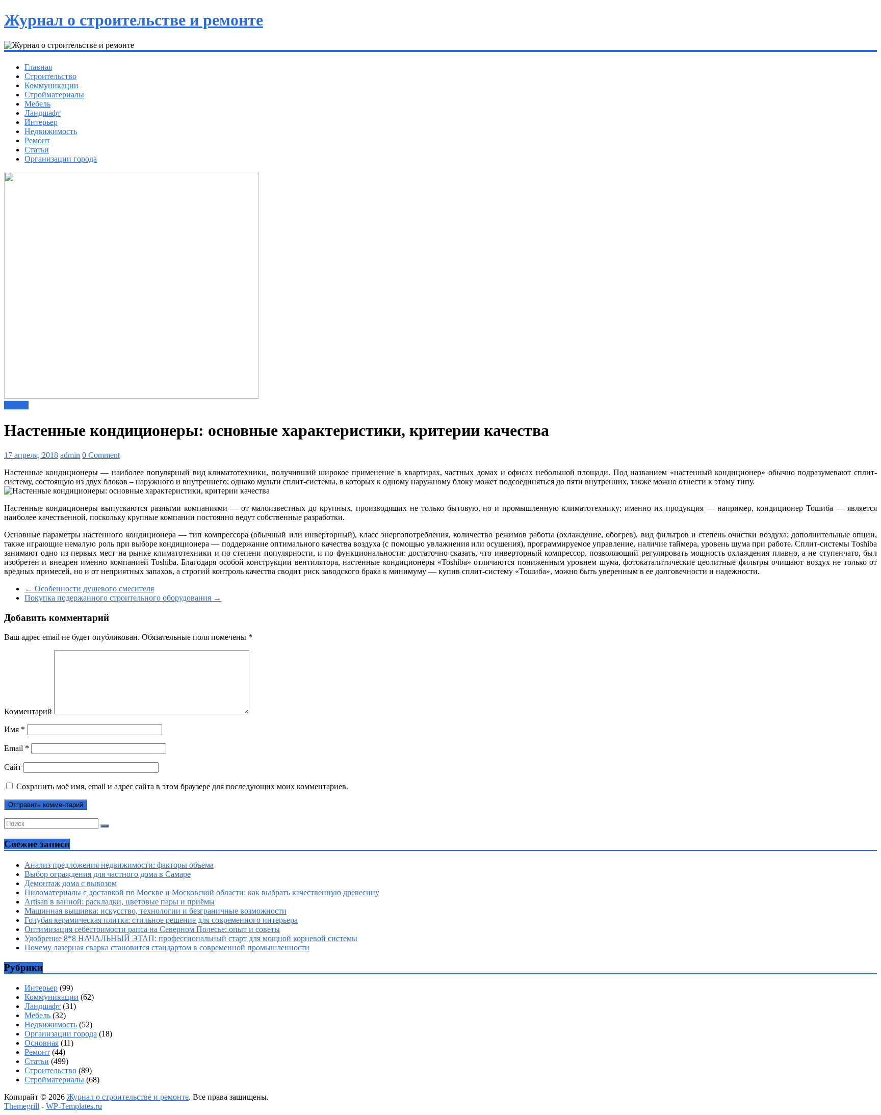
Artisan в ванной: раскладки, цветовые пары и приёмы (119, 901)
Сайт (12, 767)
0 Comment (101, 455)
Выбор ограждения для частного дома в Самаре (107, 874)
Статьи (36, 149)
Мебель (37, 103)
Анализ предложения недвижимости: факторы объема (119, 865)
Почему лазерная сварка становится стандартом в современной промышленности (166, 947)
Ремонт (37, 140)
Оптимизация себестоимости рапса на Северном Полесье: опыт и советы (152, 929)
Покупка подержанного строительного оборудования (122, 597)
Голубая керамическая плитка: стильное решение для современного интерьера (161, 920)
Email (16, 748)
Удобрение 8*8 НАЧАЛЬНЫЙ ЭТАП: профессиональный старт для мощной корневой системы (190, 938)
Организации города (60, 158)
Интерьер (41, 122)
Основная (41, 1043)
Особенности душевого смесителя (89, 588)
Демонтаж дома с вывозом (70, 883)
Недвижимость (50, 131)
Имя (14, 729)
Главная (38, 67)
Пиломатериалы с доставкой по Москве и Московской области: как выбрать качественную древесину (201, 892)
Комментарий (28, 711)
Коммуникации (51, 85)
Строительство (50, 76)
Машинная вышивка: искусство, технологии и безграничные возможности (155, 910)
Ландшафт (42, 113)
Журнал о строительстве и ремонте (133, 20)
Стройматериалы (54, 94)
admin (70, 455)
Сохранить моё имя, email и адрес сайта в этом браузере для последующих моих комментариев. (182, 786)
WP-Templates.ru (74, 1106)
